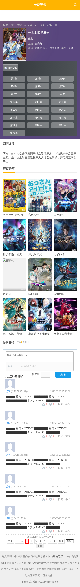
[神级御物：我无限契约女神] (14, 235)
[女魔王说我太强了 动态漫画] (65, 314)
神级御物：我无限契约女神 (19, 254)
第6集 (62, 86)
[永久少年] (40, 195)
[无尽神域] (65, 235)
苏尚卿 (38, 43)
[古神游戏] (65, 195)
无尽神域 (59, 254)
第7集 (14, 94)
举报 (67, 404)
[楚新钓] (14, 274)
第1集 (14, 78)
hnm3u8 (12, 67)
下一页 (52, 541)
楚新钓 (7, 294)
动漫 (30, 25)
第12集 (62, 102)
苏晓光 (38, 48)
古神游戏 (59, 214)
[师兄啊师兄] (40, 235)
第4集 (14, 86)
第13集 (14, 109)
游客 (8, 391)
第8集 (38, 94)
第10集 (14, 102)
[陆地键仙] (40, 274)
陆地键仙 (33, 294)
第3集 (62, 78)
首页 (20, 25)
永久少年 (33, 214)
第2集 (38, 78)
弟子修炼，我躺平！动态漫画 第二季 (25, 333)
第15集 (62, 109)
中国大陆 (54, 48)
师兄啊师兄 (35, 254)
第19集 (14, 125)
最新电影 (58, 556)
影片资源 (34, 562)
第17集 (38, 117)
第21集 (62, 125)
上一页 (19, 541)
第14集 (38, 109)
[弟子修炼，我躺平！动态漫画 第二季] (14, 314)
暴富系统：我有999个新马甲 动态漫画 (51, 333)
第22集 (14, 133)
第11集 (38, 102)
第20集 (38, 125)
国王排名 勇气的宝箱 (15, 214)
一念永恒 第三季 (47, 25)
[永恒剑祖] (65, 274)
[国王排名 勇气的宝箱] (14, 195)
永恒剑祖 (59, 294)
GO (40, 546)
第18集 (62, 117)
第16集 (14, 117)
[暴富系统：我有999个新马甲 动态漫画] (40, 314)
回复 (60, 404)
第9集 (62, 94)
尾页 (61, 541)
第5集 (38, 86)
